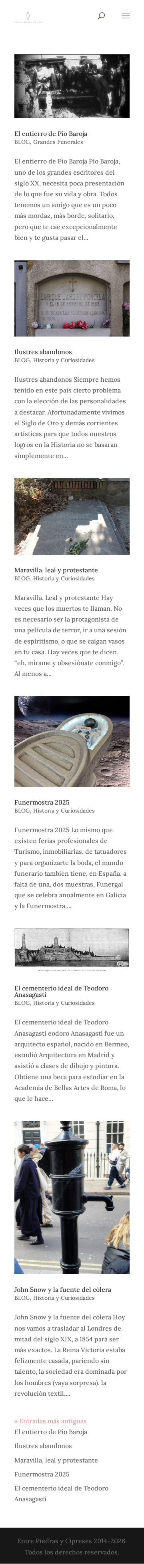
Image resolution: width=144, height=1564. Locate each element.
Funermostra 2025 (42, 802)
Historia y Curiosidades (64, 360)
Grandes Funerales (58, 141)
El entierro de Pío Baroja (50, 133)
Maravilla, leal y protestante (56, 570)
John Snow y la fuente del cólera (62, 1289)
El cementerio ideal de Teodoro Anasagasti (61, 991)
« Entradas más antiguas (50, 1421)
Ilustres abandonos (43, 352)
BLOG (22, 141)
